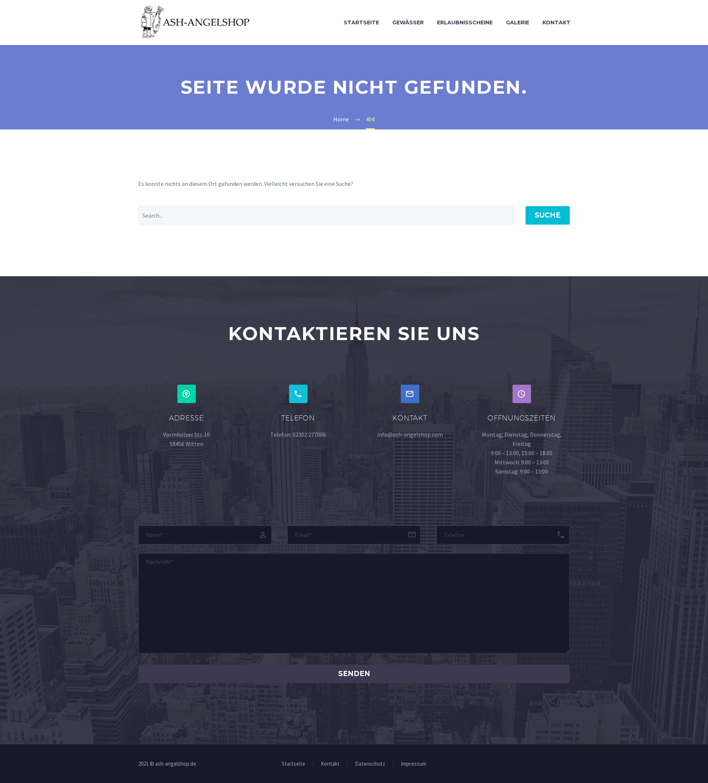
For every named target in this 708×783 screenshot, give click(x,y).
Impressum (413, 764)
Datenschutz (370, 764)
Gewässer (408, 22)
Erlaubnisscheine (465, 22)
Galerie (517, 22)
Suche (547, 215)
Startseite (361, 22)
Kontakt (556, 22)
